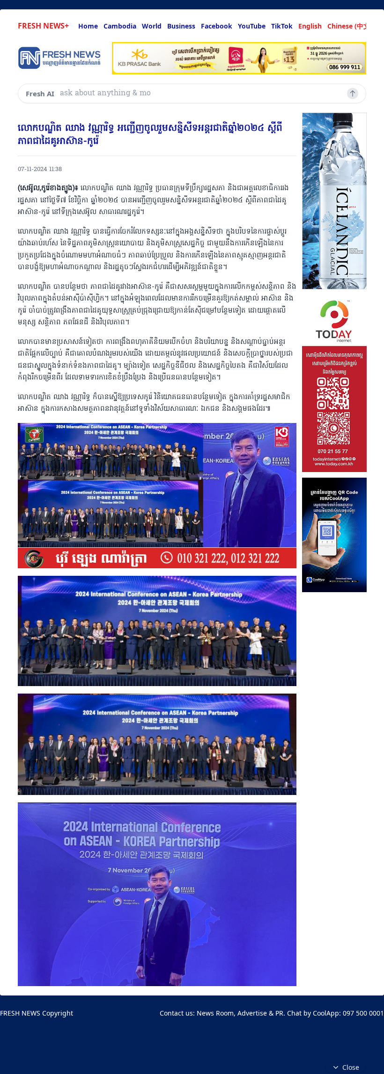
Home (88, 25)
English (310, 25)
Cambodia (119, 25)
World (152, 25)
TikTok (282, 25)
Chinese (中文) (349, 25)
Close (350, 1067)
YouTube (252, 25)
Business (181, 25)
